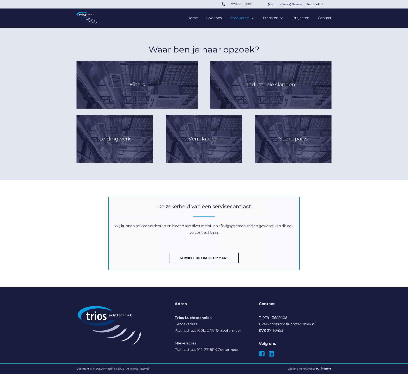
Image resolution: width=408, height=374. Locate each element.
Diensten (270, 18)
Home (192, 18)
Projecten (300, 18)
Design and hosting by (310, 368)
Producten (239, 18)
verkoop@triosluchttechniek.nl (300, 4)
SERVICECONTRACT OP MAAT (204, 258)
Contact (325, 18)
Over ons (214, 18)
